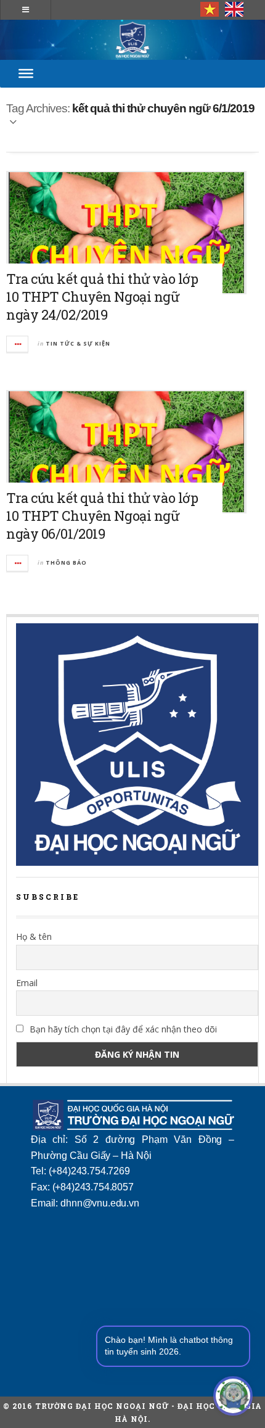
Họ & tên (34, 936)
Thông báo (66, 562)
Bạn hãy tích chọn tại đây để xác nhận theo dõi (122, 1029)
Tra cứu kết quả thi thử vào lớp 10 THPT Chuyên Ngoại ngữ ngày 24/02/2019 (102, 296)
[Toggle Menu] (25, 73)
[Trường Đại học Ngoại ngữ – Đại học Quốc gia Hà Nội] (132, 40)
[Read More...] (18, 344)
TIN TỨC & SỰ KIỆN (78, 343)
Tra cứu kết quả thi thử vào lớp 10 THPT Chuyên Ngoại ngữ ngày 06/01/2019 (102, 515)
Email (27, 983)
